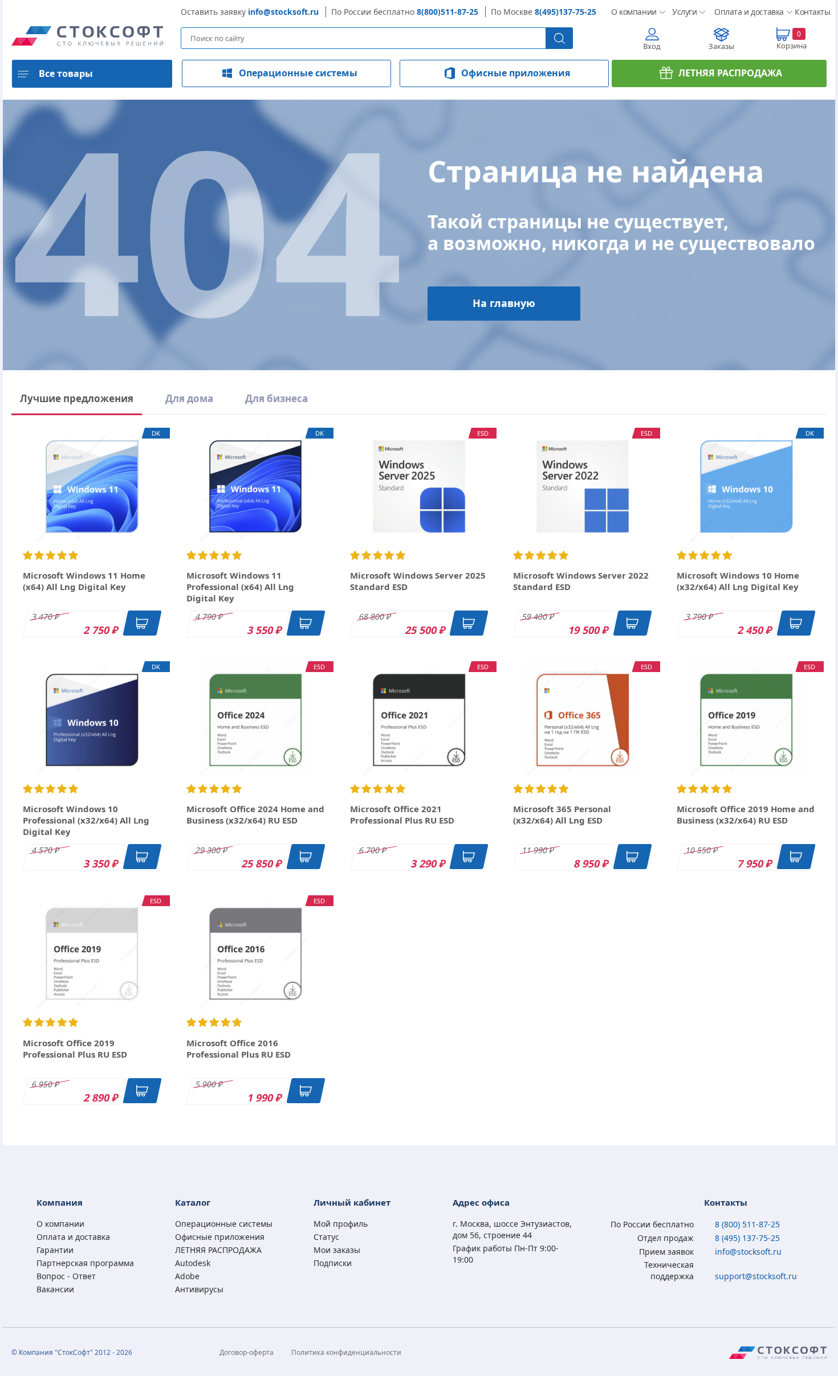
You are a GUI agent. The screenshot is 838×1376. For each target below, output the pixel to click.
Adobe (187, 1276)
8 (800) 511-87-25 (747, 1224)
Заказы (721, 46)
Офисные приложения (515, 73)
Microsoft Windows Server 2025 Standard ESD (418, 581)
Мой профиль (341, 1223)
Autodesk (192, 1263)
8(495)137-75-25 (565, 11)
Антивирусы (199, 1289)
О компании (632, 11)
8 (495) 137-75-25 (747, 1237)
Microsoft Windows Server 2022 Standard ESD (581, 581)
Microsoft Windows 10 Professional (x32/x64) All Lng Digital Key (86, 820)
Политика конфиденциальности (346, 1352)
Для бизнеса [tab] (276, 398)
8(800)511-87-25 (447, 11)
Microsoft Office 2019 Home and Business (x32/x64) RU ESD (746, 814)
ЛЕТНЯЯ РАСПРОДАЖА (730, 73)
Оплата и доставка (745, 11)
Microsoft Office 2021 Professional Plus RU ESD (402, 814)
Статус (326, 1236)
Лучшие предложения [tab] (76, 398)
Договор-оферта (246, 1352)
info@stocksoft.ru (283, 11)
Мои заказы (337, 1249)
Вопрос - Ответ (66, 1276)
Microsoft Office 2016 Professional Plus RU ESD (238, 1048)
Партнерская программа (85, 1263)
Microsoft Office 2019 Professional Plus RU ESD (75, 1048)
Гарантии (55, 1249)
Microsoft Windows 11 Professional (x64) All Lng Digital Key (240, 587)
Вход (652, 46)
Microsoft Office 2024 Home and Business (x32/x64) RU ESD (255, 814)
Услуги (684, 11)
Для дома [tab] (189, 398)
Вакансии (55, 1289)
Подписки (333, 1263)
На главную (504, 303)
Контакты (811, 11)
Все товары (66, 73)
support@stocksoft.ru (756, 1276)
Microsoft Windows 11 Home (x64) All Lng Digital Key (84, 581)
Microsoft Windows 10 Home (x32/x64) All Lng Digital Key (738, 581)
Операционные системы (298, 73)
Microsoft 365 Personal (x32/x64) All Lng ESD (562, 814)
